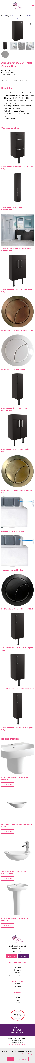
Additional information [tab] (21, 81)
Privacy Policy (17, 1027)
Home (3, 16)
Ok (11, 1059)
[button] (33, 5)
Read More (8, 784)
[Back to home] (17, 5)
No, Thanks (22, 1059)
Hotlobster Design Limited (17, 1044)
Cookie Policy (17, 1030)
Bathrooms (16, 16)
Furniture (22, 16)
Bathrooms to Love (10, 74)
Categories (9, 16)
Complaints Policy (17, 1033)
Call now (11, 956)
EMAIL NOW (23, 956)
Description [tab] (6, 81)
